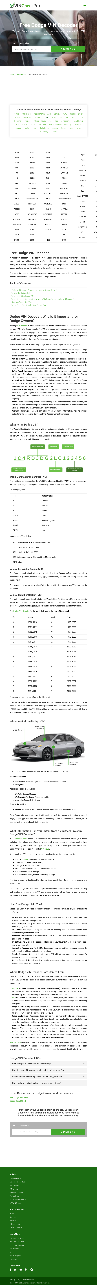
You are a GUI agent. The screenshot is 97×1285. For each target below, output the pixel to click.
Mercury (67, 125)
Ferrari (53, 118)
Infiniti (36, 121)
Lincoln (25, 125)
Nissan (18, 128)
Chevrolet (27, 118)
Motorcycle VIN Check (18, 1199)
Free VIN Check (15, 1178)
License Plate (24, 43)
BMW (64, 114)
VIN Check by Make (17, 1238)
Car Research (15, 1249)
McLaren (42, 125)
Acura (16, 114)
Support (13, 1217)
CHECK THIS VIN (68, 49)
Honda (80, 118)
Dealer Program (15, 1256)
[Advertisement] (48, 89)
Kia (56, 121)
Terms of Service (16, 1228)
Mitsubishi (78, 125)
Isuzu (43, 121)
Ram (35, 128)
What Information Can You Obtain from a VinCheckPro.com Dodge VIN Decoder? (42, 299)
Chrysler (37, 118)
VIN (14, 43)
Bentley (57, 114)
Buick (80, 114)
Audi (49, 114)
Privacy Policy (15, 1224)
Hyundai (27, 121)
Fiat (60, 118)
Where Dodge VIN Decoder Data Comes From (29, 305)
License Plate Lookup (17, 1182)
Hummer (17, 121)
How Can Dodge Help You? (21, 302)
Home (12, 1213)
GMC (73, 118)
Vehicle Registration (17, 1245)
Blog (11, 1252)
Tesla (71, 128)
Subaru (55, 128)
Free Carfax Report (17, 1192)
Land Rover (78, 121)
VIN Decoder (14, 1185)
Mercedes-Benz (55, 125)
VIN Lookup (14, 1189)
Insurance (13, 1259)
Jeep (50, 121)
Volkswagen (45, 132)
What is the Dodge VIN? (20, 293)
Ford (66, 118)
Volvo (55, 132)
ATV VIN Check (15, 1203)
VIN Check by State (17, 1242)
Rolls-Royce (44, 128)
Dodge (45, 118)
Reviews (13, 1221)
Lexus (17, 125)
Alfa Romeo (26, 114)
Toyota (79, 128)
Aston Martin (39, 114)
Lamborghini (65, 121)
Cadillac (17, 118)
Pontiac (27, 128)
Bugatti (73, 114)
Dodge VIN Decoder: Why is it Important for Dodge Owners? (34, 290)
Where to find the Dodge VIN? (22, 296)
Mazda (34, 125)
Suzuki (63, 128)
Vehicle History (15, 1196)
